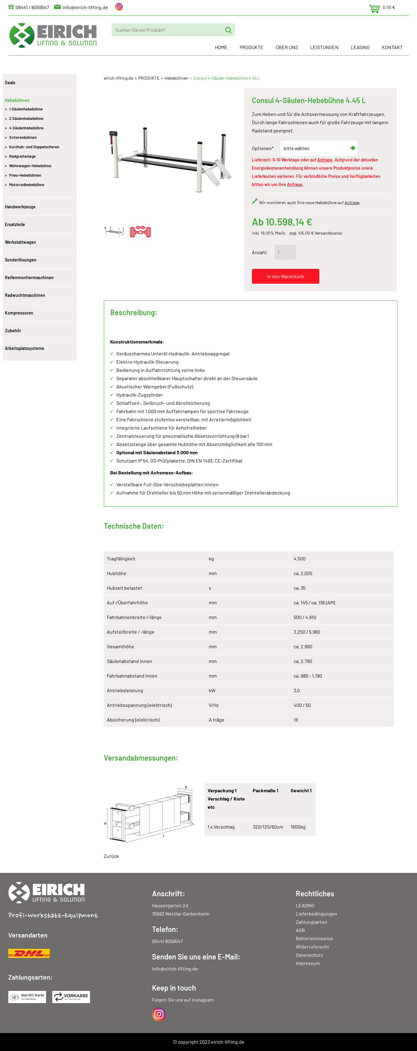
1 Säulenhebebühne (26, 108)
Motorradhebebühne (26, 184)
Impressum (308, 963)
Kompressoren (19, 312)
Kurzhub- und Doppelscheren (34, 146)
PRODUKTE (251, 47)
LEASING (360, 47)
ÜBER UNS (287, 47)
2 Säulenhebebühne (26, 118)
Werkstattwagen (20, 242)
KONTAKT (392, 47)
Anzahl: (260, 252)
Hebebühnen (176, 78)
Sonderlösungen (20, 259)
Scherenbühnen (23, 137)
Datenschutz (309, 955)
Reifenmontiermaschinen (29, 277)
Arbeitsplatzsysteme (24, 348)
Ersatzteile (15, 224)
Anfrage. (295, 184)
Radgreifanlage (22, 156)
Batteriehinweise (314, 938)
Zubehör (13, 330)
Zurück (111, 856)
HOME (221, 47)
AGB (300, 930)
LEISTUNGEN (324, 47)
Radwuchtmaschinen (25, 295)
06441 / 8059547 (32, 7)
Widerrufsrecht (312, 946)
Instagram (203, 999)
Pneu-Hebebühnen (25, 175)
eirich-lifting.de (118, 78)
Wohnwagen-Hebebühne (30, 165)
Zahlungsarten (311, 922)
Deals (10, 82)
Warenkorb (374, 9)
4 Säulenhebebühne (26, 127)
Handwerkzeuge (20, 206)
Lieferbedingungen (316, 913)
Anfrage (324, 159)
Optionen (263, 148)
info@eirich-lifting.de (85, 7)
